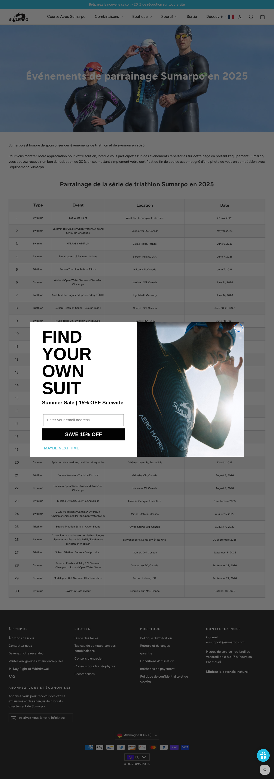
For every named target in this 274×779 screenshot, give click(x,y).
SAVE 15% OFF (83, 434)
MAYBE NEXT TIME (61, 448)
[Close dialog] (238, 327)
